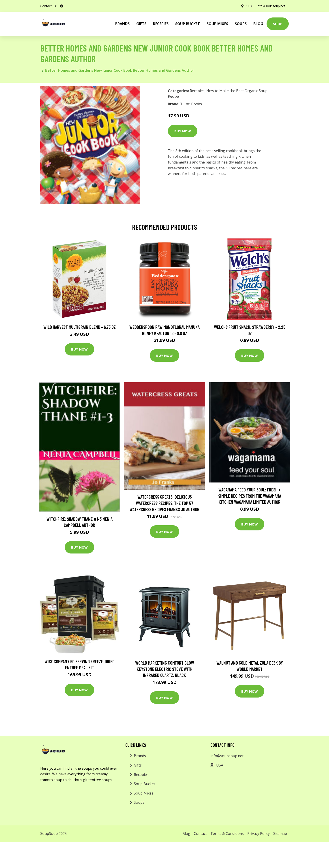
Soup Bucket (187, 23)
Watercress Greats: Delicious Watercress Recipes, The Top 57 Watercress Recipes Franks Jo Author (164, 503)
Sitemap (280, 833)
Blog (258, 23)
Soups (241, 23)
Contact (200, 833)
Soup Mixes (217, 23)
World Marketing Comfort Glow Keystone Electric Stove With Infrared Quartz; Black (164, 669)
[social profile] (61, 6)
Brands (140, 755)
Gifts (141, 23)
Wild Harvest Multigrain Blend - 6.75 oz (79, 327)
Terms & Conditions (227, 833)
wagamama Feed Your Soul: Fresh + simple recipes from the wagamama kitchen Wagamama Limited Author (249, 496)
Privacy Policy (258, 833)
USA (249, 6)
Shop (277, 24)
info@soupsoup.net (271, 6)
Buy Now (182, 131)
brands (122, 23)
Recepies (161, 23)
